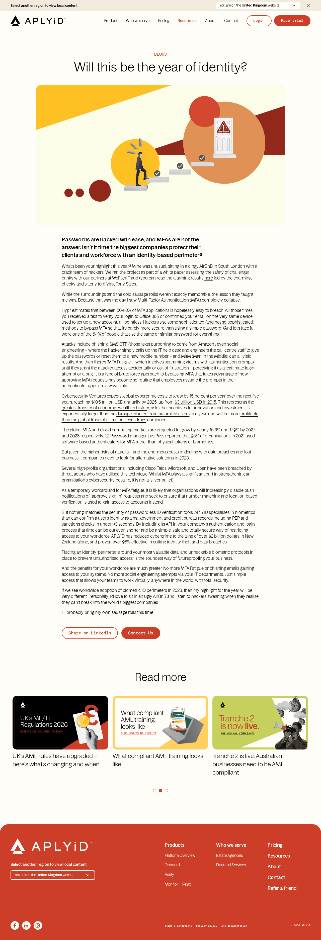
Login (259, 20)
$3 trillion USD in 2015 (195, 402)
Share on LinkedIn (89, 633)
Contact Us (140, 633)
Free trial (292, 20)
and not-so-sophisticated (229, 322)
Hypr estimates (76, 310)
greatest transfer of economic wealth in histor (104, 407)
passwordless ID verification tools (161, 512)
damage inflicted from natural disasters (153, 413)
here (208, 277)
